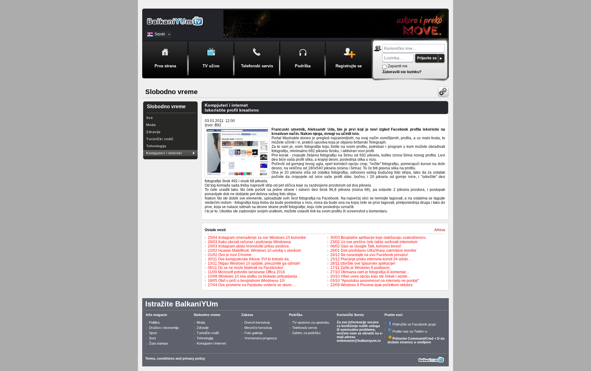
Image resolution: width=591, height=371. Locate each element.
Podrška (295, 315)
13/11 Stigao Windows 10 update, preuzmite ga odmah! (254, 263)
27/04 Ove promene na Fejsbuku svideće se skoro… (251, 285)
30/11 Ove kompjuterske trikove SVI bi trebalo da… (250, 259)
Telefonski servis (304, 328)
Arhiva (439, 230)
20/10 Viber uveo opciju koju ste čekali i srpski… (370, 276)
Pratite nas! (393, 315)
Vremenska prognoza (260, 338)
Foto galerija (253, 333)
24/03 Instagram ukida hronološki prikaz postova (248, 246)
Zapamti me (398, 66)
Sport (153, 333)
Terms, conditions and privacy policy (175, 358)
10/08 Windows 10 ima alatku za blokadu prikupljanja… (254, 276)
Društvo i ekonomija (164, 328)
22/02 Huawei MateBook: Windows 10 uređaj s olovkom (254, 250)
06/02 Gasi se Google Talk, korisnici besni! (365, 246)
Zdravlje (153, 132)
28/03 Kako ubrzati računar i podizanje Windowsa (249, 242)
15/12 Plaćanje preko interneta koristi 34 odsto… (371, 259)
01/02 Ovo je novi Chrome (229, 255)
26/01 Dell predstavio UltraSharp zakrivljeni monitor (373, 250)
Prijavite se (427, 58)
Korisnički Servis (350, 315)
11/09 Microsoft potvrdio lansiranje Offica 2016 (246, 272)
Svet (152, 338)
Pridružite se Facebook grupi (414, 324)
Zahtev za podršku (306, 333)
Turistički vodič (160, 139)
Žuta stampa (158, 343)
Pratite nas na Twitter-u (409, 331)
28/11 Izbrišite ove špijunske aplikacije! (362, 263)
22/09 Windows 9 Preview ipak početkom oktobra (371, 285)
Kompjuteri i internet (164, 153)
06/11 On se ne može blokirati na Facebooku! (245, 268)
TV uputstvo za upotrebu (310, 322)
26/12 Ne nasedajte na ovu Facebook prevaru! (369, 255)
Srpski (160, 34)
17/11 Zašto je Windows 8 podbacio (360, 268)
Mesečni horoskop (258, 328)
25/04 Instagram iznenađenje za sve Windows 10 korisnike (257, 237)
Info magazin (156, 315)
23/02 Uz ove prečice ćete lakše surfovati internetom (373, 242)
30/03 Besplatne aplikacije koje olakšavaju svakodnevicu (378, 237)
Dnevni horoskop (257, 322)
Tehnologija (156, 146)
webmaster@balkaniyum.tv (359, 340)
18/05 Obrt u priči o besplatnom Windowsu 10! (246, 280)
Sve (149, 118)
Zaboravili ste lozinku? (401, 72)
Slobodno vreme (207, 315)
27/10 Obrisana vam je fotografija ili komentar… (370, 272)
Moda (151, 125)
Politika (154, 322)
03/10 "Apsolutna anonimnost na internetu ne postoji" (374, 280)
